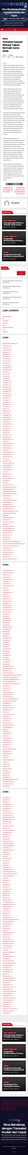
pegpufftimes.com (7, 808)
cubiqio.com (6, 441)
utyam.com (5, 757)
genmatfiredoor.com (8, 485)
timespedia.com (7, 891)
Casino (5, 220)
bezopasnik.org (6, 928)
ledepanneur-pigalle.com (9, 952)
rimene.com (6, 950)
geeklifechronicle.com (8, 443)
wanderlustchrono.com (8, 463)
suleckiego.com (7, 1013)
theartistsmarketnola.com (9, 956)
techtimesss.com (7, 834)
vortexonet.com (6, 361)
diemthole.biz (6, 895)
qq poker (3, 1102)
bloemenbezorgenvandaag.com (11, 919)
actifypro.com (6, 408)
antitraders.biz (6, 686)
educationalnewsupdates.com (10, 343)
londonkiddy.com (7, 548)
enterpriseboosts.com (8, 869)
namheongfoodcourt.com (9, 963)
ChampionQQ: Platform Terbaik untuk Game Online (13, 225)
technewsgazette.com (8, 902)
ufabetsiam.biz (6, 622)
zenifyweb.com (6, 480)
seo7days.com (6, 915)
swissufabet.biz (6, 625)
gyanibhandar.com (7, 612)
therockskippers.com (8, 971)
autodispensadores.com (9, 526)
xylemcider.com (6, 770)
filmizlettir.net (6, 802)
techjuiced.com (6, 596)
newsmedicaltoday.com (9, 530)
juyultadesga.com (7, 705)
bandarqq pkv (23, 1102)
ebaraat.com (6, 594)
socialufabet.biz (7, 640)
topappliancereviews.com (9, 997)
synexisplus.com (7, 358)
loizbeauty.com (6, 887)
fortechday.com (6, 556)
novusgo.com (6, 458)
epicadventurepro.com (8, 452)
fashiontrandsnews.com (9, 668)
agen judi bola (14, 1100)
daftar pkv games (7, 316)
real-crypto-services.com (9, 707)
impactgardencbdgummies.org (10, 779)
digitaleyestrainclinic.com (9, 987)
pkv (3, 318)
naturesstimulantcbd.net (9, 781)
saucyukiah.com (7, 797)
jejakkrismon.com (7, 893)
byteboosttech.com (7, 598)
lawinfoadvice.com (7, 740)
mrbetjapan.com (7, 908)
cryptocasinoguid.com (8, 672)
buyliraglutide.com (7, 607)
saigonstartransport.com (9, 932)
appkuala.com (6, 913)
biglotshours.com (7, 605)
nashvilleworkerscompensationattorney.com (14, 543)
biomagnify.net (6, 786)
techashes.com (6, 575)
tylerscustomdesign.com (9, 830)
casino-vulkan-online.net (9, 980)
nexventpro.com (7, 400)
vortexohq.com (6, 450)
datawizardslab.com (8, 439)
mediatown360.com (8, 984)
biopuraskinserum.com (8, 941)
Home (14, 1151)
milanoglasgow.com (8, 965)
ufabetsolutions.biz (7, 638)
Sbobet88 (11, 236)
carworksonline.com (8, 832)
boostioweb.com (7, 347)
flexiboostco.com (7, 345)
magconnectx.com (7, 535)
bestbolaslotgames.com (9, 508)
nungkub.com (6, 766)
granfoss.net (6, 974)
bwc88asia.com (7, 716)
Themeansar (13, 1148)
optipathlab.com (7, 352)
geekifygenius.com (7, 474)
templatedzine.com (7, 738)
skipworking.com (7, 884)
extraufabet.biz (6, 633)
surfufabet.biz (6, 642)
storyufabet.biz (6, 651)
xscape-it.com (6, 690)
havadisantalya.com (8, 579)
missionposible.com (8, 989)
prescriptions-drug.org (8, 843)
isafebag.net (6, 865)
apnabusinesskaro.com (8, 1011)
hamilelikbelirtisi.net (8, 424)
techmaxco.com (7, 428)
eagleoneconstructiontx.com (10, 493)
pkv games (4, 1105)
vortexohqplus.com (7, 419)
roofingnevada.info (7, 532)
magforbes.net (6, 852)
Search (4, 268)
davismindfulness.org (8, 552)
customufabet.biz (7, 649)
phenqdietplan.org (7, 742)
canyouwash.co (7, 577)
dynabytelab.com (7, 354)
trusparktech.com (7, 393)
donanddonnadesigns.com (9, 491)
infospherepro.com (7, 445)
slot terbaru (6, 1100)
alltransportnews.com (8, 666)
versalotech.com (7, 426)
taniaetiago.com (7, 773)
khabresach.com (7, 1004)
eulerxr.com (5, 471)
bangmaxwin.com (7, 934)
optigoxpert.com (7, 404)
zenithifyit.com (6, 378)
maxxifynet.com (6, 363)
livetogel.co (5, 482)
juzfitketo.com (6, 775)
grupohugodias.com (8, 727)
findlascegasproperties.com (10, 487)
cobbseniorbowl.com (8, 694)
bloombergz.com (7, 867)
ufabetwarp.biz (6, 614)
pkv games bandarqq (8, 327)
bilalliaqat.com (6, 524)
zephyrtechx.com (7, 402)
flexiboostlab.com (7, 417)
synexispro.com (7, 537)
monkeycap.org (6, 854)
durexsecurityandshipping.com (10, 699)
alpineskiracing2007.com (9, 978)
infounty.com (6, 712)
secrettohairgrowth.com (8, 921)
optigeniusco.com (7, 387)
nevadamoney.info (7, 947)
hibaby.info (5, 515)
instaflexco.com (6, 413)
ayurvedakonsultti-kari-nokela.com (11, 683)
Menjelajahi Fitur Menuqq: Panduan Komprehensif (11, 1086)
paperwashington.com (8, 517)
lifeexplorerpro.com (7, 456)
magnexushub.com (7, 601)
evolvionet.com (6, 356)
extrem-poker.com (7, 718)
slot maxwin (16, 1105)
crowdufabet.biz (7, 662)
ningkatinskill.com (7, 733)
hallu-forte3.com (7, 967)
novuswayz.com (7, 406)
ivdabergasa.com (7, 703)
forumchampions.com (8, 813)
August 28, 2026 (9, 1072)
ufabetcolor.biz (6, 631)
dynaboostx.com (7, 411)
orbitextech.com (7, 476)
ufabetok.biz (6, 657)
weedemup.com (7, 519)
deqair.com (5, 729)
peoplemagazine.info (8, 572)
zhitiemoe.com (6, 764)
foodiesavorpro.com (8, 448)
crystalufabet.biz (7, 655)
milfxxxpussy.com (7, 751)
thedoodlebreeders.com (9, 725)
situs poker (10, 1107)
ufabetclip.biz (6, 616)
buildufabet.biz (6, 664)
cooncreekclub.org (7, 806)
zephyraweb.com (7, 382)
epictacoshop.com (7, 939)
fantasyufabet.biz (7, 620)
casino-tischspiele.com (8, 876)
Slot (14, 220)
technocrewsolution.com (9, 845)
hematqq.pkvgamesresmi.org (8, 1109)
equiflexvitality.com (7, 495)
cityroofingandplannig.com (9, 701)
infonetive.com (6, 937)
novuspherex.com (7, 389)
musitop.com (6, 755)
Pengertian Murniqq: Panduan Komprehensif (13, 255)
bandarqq (5, 323)
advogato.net (6, 863)
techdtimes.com (7, 581)
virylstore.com (6, 836)
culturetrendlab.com (8, 465)
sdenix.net (5, 856)
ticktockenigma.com (8, 469)
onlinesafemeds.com (8, 609)
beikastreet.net (6, 800)
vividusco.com (6, 374)
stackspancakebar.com (8, 961)
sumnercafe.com (7, 744)
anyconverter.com (7, 889)
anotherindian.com (7, 768)
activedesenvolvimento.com (10, 500)
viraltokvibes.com (7, 847)
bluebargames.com (7, 815)
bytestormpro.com (7, 461)
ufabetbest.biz (6, 644)
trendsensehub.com (8, 467)
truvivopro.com (6, 371)
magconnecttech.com (8, 478)
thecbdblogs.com (7, 1006)
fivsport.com (6, 736)
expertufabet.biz (7, 618)
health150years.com (8, 841)
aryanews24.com (7, 688)
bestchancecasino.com (8, 522)
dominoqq (5, 331)
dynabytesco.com (7, 435)
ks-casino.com (6, 720)
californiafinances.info (8, 943)
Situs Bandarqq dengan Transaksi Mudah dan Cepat (14, 12)
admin (11, 55)
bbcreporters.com (7, 670)
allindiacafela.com (7, 976)
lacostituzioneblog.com (8, 759)
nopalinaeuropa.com (8, 783)
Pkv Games (5, 38)
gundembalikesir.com (8, 585)
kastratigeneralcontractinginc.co (11, 677)
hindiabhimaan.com (8, 1002)
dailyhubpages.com (8, 502)
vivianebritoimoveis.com (9, 850)
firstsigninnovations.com (9, 819)
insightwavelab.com (8, 454)
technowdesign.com (8, 696)
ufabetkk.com (6, 897)
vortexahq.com (6, 376)
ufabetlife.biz (6, 635)
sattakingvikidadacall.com (9, 506)
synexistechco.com (7, 369)
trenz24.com (6, 882)
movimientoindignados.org (9, 749)
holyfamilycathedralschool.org (10, 545)
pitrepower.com (6, 982)
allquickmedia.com (7, 900)
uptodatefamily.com (7, 753)
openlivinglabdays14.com (9, 681)
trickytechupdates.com (8, 1000)
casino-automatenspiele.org (10, 873)
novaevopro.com (7, 391)
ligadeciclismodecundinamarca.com (12, 541)
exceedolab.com (7, 430)
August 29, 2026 (9, 1039)
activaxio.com (6, 432)
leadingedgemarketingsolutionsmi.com (12, 675)
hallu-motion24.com (8, 969)
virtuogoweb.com (7, 603)
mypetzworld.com (7, 709)
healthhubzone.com (8, 592)
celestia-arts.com (7, 810)
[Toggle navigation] (15, 30)
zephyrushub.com (7, 350)
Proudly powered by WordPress (9, 1146)
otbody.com (5, 878)
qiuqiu (4, 325)
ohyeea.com (6, 762)
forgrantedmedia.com (8, 826)
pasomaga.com (6, 777)
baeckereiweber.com (8, 570)
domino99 (5, 320)
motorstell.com (6, 839)
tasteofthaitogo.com (7, 924)
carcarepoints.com (7, 722)
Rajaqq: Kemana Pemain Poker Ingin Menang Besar (8, 189)
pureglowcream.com (8, 917)
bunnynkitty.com (7, 926)
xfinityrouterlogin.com (8, 993)
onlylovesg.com (7, 498)
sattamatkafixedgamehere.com (10, 511)
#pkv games (20, 57)
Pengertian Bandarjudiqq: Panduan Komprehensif (13, 240)
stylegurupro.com (7, 437)
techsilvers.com (6, 731)
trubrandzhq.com (7, 395)
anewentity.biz (6, 910)
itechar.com (5, 588)
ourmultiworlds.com (7, 804)
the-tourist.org (6, 860)
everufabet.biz (6, 659)
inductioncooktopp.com (8, 528)
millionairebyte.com (7, 554)
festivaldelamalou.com (8, 817)
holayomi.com (6, 539)
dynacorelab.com (7, 367)
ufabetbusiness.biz (7, 627)
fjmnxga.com (6, 930)
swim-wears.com (7, 823)
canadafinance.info (7, 945)
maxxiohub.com (7, 380)
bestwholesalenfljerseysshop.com (11, 679)
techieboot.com (6, 583)
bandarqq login (22, 1100)
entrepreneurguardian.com (9, 513)
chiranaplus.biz (6, 958)
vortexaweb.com (7, 384)
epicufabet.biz (6, 653)
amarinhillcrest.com (7, 858)
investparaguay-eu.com (9, 714)
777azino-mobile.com (8, 692)
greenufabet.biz (6, 629)
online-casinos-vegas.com (9, 991)
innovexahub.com (7, 365)
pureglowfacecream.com (9, 904)
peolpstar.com (6, 828)
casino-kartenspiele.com (9, 871)
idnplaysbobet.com (7, 504)
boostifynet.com (7, 398)
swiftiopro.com (6, 421)
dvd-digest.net (6, 954)
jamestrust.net (6, 880)
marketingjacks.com (8, 995)
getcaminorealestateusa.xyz (10, 559)
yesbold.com (6, 590)
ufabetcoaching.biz (7, 550)
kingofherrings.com (7, 906)
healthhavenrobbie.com (9, 489)
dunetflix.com (6, 746)
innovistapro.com (7, 415)
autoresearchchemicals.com (10, 1008)
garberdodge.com (7, 821)
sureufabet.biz (6, 646)
